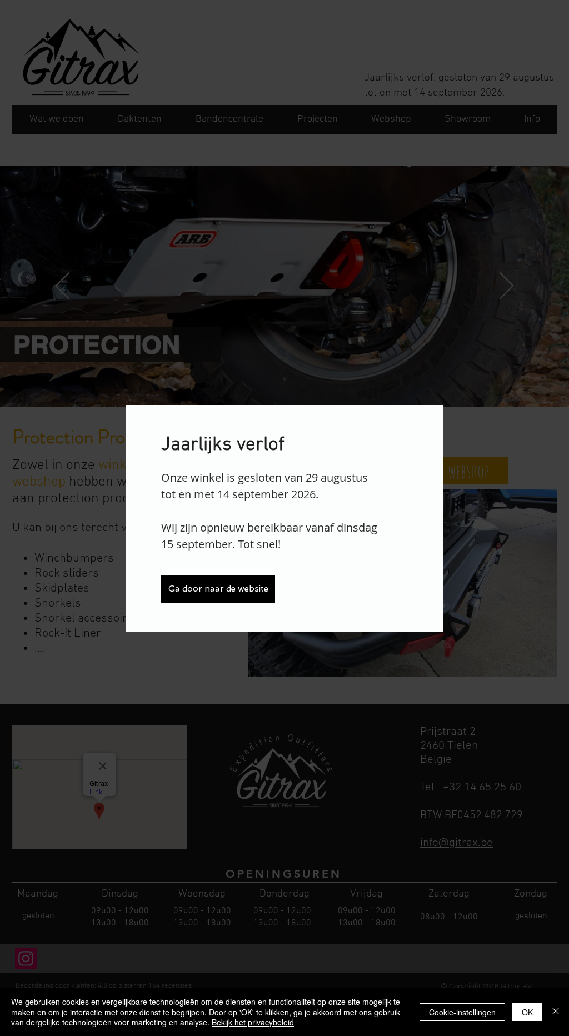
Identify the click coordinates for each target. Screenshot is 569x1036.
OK (527, 1012)
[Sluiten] (555, 1012)
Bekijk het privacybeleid (253, 1022)
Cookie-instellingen (462, 1012)
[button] (218, 589)
